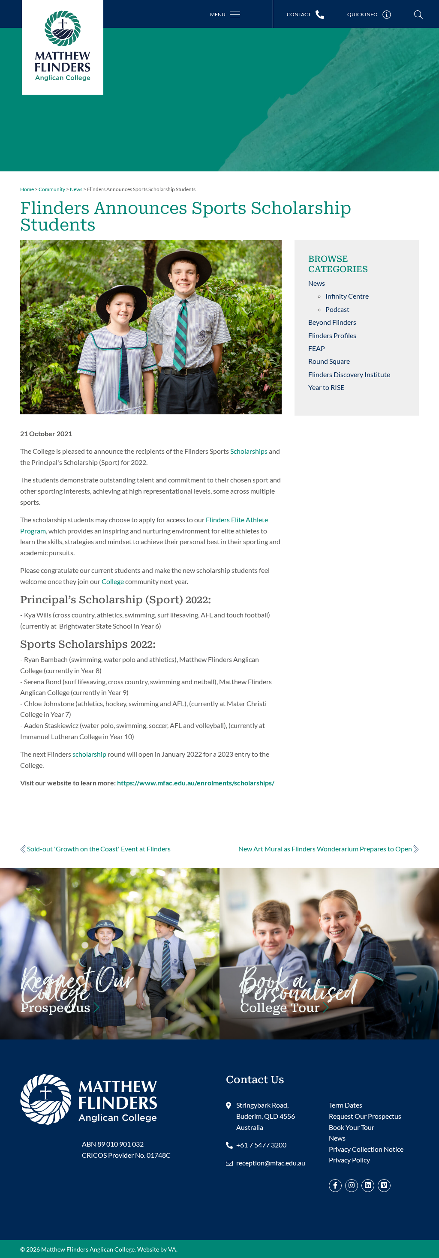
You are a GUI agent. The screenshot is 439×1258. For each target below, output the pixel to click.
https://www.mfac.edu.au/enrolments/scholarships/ (195, 783)
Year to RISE (326, 387)
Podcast (337, 309)
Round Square (329, 361)
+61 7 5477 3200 (261, 1145)
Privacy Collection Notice (366, 1149)
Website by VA (156, 1249)
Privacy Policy (349, 1160)
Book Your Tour (329, 996)
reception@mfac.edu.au (270, 1163)
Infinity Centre (347, 296)
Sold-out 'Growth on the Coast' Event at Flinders (98, 849)
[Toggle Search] (418, 14)
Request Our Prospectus (365, 1116)
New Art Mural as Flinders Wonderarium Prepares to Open (325, 849)
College (113, 581)
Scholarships (249, 451)
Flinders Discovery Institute (349, 374)
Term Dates (345, 1105)
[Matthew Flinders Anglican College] (88, 1098)
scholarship (89, 754)
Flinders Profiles (332, 335)
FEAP (316, 348)
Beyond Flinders (332, 322)
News (316, 283)
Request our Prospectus (110, 996)
